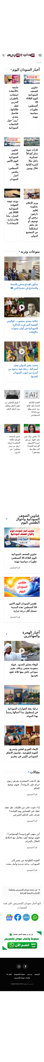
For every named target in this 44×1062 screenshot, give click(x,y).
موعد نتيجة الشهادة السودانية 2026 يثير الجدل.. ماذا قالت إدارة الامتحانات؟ (12, 212)
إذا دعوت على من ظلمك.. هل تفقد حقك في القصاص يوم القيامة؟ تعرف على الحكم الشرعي (22, 811)
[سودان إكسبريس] (21, 55)
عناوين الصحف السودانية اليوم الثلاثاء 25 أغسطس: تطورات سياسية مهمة (24, 557)
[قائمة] (40, 55)
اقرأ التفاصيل (15, 567)
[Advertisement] (22, 26)
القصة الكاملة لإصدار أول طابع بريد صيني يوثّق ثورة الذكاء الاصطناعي (33, 408)
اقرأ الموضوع (32, 794)
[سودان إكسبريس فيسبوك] (17, 917)
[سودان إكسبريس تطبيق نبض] (26, 917)
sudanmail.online (17, 984)
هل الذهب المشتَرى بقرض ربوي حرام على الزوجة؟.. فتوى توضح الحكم (23, 784)
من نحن (29, 974)
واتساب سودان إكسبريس (22, 978)
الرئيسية (37, 974)
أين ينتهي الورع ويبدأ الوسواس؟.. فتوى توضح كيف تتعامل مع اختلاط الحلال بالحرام (22, 837)
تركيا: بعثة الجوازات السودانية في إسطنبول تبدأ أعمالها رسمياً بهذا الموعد (22, 712)
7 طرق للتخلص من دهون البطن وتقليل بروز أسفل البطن (12, 405)
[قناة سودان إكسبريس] (34, 917)
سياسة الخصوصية (19, 974)
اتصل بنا (9, 974)
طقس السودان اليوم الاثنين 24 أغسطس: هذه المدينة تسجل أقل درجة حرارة (23, 607)
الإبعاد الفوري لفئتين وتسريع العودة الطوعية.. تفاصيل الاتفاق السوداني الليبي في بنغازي (22, 752)
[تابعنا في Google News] (9, 917)
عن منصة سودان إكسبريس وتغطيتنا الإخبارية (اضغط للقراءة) (24, 891)
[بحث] (3, 55)
